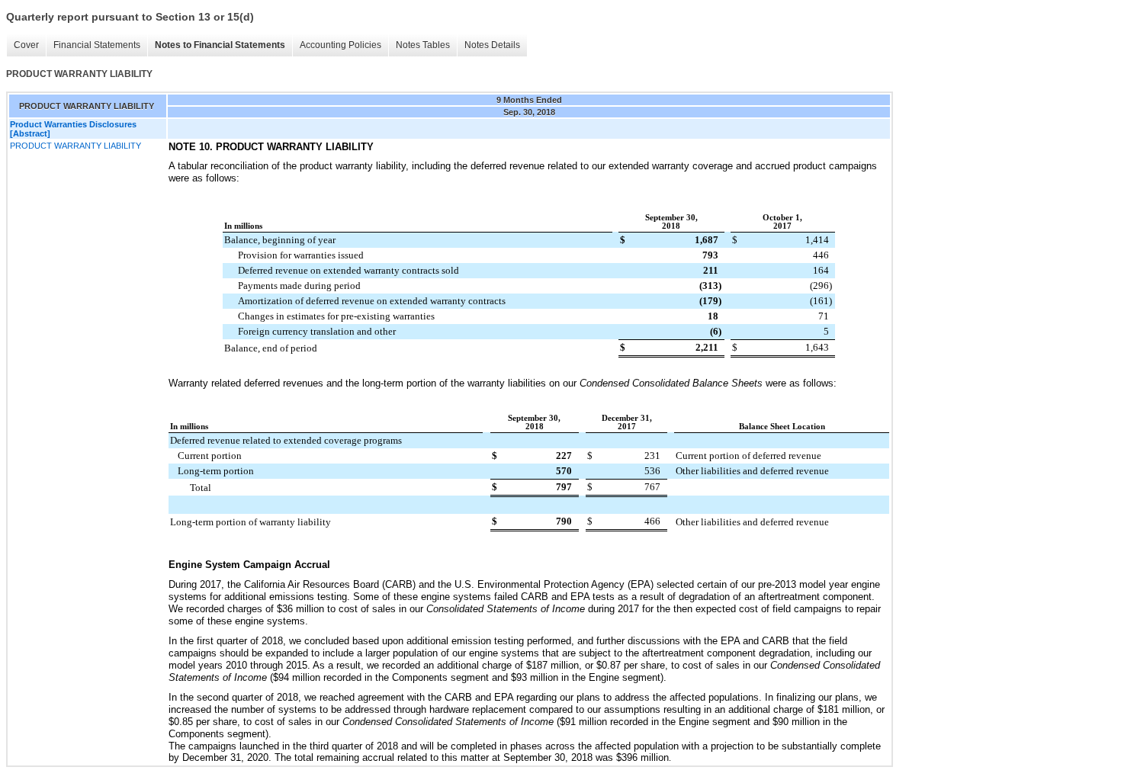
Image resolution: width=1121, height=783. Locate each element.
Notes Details (492, 45)
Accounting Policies (340, 45)
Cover (26, 45)
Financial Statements (96, 45)
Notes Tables (423, 45)
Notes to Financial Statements (220, 45)
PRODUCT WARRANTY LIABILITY (75, 145)
